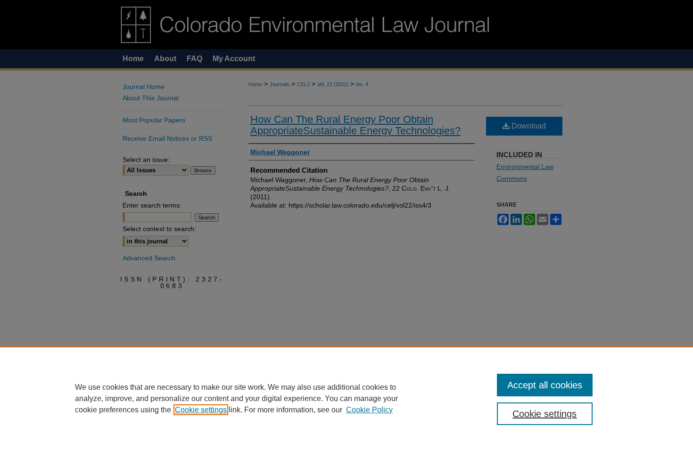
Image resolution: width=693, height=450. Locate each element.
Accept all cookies (544, 385)
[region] (346, 398)
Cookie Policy (369, 410)
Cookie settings (201, 410)
